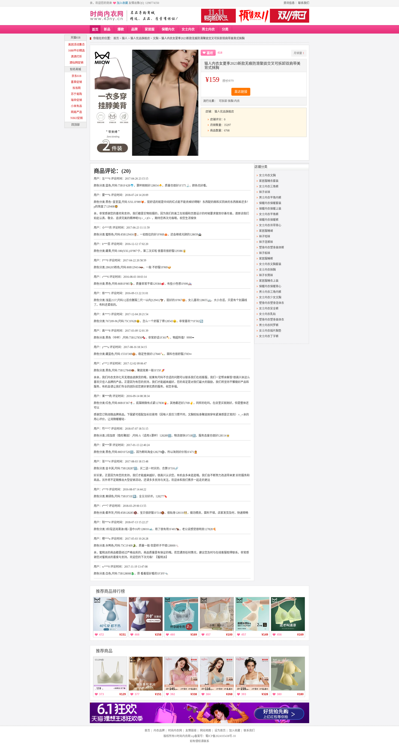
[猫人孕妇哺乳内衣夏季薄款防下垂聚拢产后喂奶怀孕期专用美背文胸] (181, 614)
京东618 (76, 76)
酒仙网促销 (76, 62)
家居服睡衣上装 (268, 280)
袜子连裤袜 (266, 242)
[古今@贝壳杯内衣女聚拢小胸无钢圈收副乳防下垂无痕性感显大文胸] (110, 674)
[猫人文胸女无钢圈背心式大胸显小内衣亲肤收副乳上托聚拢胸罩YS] (288, 674)
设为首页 (220, 730)
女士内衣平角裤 (268, 214)
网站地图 (205, 730)
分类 (225, 29)
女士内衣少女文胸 (270, 297)
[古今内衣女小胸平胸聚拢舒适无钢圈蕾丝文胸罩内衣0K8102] (181, 674)
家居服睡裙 (266, 230)
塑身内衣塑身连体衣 (271, 303)
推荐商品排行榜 (110, 591)
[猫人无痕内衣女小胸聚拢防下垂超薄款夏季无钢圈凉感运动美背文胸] (110, 614)
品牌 (134, 29)
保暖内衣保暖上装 (270, 208)
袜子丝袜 (264, 192)
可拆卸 (223, 101)
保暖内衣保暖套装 (270, 203)
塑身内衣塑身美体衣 (271, 319)
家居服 (149, 29)
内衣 (237, 101)
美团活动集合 (76, 44)
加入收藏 (122, 3)
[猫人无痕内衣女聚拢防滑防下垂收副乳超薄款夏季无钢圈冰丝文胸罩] (252, 614)
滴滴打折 (76, 56)
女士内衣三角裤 (268, 186)
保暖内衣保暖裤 (268, 219)
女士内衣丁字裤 (268, 336)
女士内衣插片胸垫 (270, 330)
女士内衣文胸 (267, 175)
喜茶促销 (76, 82)
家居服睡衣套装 (268, 181)
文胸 (155, 38)
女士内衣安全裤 (268, 308)
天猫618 (75, 37)
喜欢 (210, 53)
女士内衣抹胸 (267, 269)
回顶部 (75, 124)
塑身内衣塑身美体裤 (271, 247)
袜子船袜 (264, 253)
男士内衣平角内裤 (270, 197)
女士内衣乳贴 (267, 314)
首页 (95, 29)
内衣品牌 (159, 730)
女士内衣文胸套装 (270, 264)
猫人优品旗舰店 (140, 38)
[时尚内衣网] (107, 16)
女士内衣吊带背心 (270, 225)
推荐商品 (104, 651)
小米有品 (76, 106)
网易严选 (76, 112)
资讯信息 (289, 3)
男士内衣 (208, 29)
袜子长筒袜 (266, 275)
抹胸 (230, 101)
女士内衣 (188, 29)
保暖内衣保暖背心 (270, 286)
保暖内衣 (168, 29)
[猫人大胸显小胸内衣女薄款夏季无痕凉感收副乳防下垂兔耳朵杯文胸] (288, 614)
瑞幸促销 (76, 100)
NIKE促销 (76, 118)
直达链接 (240, 91)
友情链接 (190, 730)
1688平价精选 (76, 50)
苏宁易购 (76, 94)
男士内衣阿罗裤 (268, 325)
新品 (107, 29)
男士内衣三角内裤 (270, 292)
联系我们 (303, 3)
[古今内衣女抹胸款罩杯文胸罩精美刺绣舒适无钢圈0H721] (252, 674)
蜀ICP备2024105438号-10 (221, 736)
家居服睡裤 (266, 258)
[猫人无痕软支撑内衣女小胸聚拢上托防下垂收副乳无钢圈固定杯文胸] (146, 674)
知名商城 (75, 69)
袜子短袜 (264, 236)
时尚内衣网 (175, 730)
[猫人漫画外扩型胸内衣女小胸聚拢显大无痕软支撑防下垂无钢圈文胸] (146, 614)
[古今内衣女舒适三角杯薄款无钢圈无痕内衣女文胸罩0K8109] (217, 674)
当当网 (76, 88)
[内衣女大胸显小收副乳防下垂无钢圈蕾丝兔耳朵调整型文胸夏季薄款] (217, 614)
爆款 (121, 29)
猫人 (124, 38)
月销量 (299, 53)
